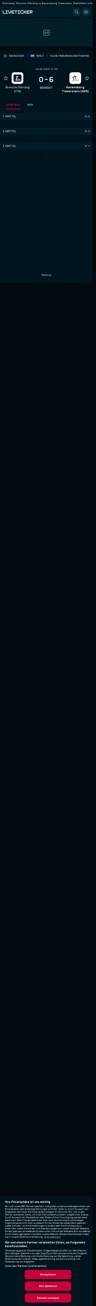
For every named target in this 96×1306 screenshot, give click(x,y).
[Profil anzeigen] (17, 78)
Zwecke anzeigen (48, 1298)
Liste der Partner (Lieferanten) (26, 1266)
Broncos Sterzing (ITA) (17, 89)
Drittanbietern (52, 1237)
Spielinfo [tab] (13, 104)
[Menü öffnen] (86, 12)
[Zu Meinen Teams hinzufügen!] (6, 78)
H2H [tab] (30, 104)
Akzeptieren (48, 1274)
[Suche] (76, 12)
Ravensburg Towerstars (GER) (75, 89)
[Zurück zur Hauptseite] (23, 12)
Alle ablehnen (48, 1286)
